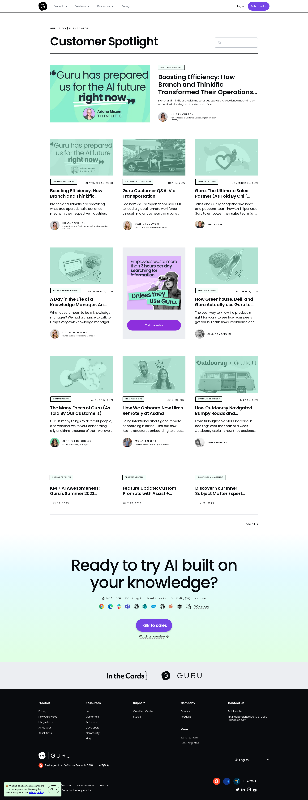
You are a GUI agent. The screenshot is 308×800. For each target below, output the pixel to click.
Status (137, 717)
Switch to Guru (189, 737)
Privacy (104, 785)
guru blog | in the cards (69, 28)
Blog (88, 738)
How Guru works (47, 717)
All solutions (45, 733)
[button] (60, 6)
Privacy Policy (36, 792)
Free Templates (190, 743)
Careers (185, 711)
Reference (92, 722)
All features (44, 727)
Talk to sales (259, 6)
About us (186, 717)
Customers (92, 717)
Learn (89, 711)
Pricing (125, 6)
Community (93, 733)
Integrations (45, 722)
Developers (92, 727)
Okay (53, 789)
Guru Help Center (143, 711)
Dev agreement (85, 785)
